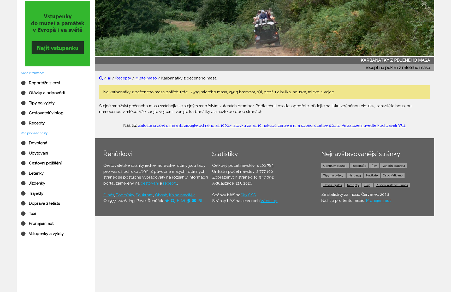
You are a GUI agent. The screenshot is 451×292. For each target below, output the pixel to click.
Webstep (268, 200)
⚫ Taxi (28, 213)
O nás (108, 195)
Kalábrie (372, 175)
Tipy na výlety (333, 175)
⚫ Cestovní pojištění (41, 163)
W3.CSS (248, 195)
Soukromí (144, 195)
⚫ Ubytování (34, 153)
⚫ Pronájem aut (37, 223)
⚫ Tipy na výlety (38, 103)
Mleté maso (146, 78)
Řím (374, 166)
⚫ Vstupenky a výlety (42, 233)
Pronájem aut (378, 200)
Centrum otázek (335, 166)
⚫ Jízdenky (33, 183)
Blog (367, 185)
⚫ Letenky (32, 173)
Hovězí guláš (332, 185)
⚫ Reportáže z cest (40, 83)
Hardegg (355, 175)
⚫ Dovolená (34, 143)
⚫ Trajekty (32, 193)
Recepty (123, 78)
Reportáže (359, 166)
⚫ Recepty (33, 123)
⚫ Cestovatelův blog (42, 113)
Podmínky (125, 195)
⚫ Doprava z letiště (40, 203)
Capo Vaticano (392, 175)
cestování (150, 183)
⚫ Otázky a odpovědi (43, 92)
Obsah (161, 195)
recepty (170, 183)
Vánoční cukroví (393, 166)
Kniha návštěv (182, 195)
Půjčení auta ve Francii (392, 185)
